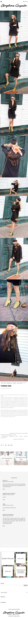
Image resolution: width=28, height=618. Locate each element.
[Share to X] (8, 445)
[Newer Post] (3, 468)
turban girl (20, 383)
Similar (2, 434)
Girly (4, 504)
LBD (17, 382)
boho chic (3, 382)
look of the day (22, 382)
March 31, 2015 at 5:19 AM (8, 515)
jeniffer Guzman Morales (9, 493)
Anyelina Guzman (16, 609)
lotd (2, 383)
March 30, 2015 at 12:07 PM (8, 494)
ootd (5, 383)
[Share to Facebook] (3, 445)
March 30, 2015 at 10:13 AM (8, 481)
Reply (4, 489)
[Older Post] (25, 468)
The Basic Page (16, 616)
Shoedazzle (9, 383)
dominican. (9, 382)
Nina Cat (5, 480)
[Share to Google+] (11, 445)
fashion (14, 382)
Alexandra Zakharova (8, 514)
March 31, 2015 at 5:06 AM (8, 505)
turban (14, 383)
